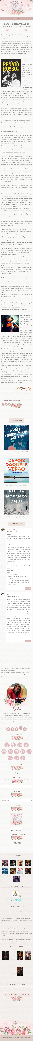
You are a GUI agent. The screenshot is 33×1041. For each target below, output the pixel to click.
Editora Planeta (18, 408)
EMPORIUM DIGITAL (19, 1039)
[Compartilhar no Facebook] (3, 404)
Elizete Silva (4, 911)
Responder (28, 588)
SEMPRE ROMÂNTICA (24, 1037)
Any (8, 594)
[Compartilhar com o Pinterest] (9, 404)
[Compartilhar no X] (6, 404)
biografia (8, 408)
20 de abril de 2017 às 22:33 (13, 531)
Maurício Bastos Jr (8, 410)
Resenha (18, 410)
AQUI (20, 382)
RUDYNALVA (11, 529)
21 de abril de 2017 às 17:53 (13, 596)
